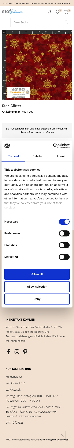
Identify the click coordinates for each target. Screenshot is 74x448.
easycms (51, 439)
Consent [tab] (13, 156)
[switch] (64, 233)
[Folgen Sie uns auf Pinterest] (25, 351)
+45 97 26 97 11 (15, 383)
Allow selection (37, 286)
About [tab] (61, 156)
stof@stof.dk (13, 389)
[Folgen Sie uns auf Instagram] (17, 351)
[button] (49, 11)
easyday (64, 439)
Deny (37, 298)
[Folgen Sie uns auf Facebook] (8, 351)
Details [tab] (37, 156)
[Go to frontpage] (12, 11)
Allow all (37, 274)
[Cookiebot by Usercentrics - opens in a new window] (53, 145)
